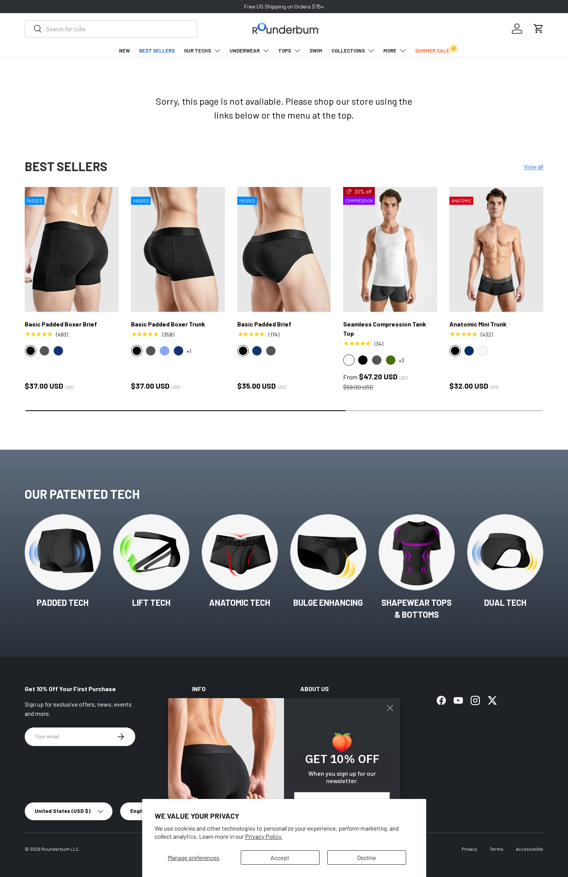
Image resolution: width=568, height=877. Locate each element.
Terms (496, 849)
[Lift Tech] (151, 552)
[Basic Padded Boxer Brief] (72, 249)
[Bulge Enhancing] (328, 552)
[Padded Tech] (62, 552)
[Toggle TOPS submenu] (297, 50)
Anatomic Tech (239, 602)
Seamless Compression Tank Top (384, 328)
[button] (538, 28)
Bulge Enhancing (328, 602)
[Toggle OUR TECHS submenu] (217, 50)
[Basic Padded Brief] (284, 249)
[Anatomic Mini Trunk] (496, 249)
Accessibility (529, 849)
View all (533, 166)
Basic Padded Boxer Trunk (168, 324)
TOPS (284, 51)
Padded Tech (62, 602)
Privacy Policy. (263, 836)
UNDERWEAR (245, 51)
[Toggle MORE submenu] (402, 50)
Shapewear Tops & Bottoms (416, 608)
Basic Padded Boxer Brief (61, 324)
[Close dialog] (390, 708)
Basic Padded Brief (264, 324)
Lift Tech (151, 602)
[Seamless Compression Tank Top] (390, 249)
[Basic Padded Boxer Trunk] (178, 249)
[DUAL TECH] (505, 552)
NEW (124, 51)
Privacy (469, 849)
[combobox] (111, 28)
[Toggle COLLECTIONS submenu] (371, 50)
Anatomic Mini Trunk (478, 324)
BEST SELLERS (157, 51)
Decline (366, 857)
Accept (279, 857)
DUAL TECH (505, 602)
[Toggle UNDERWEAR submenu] (265, 50)
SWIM (316, 51)
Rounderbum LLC (60, 849)
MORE (389, 51)
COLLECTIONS (348, 51)
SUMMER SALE (432, 51)
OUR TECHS (197, 51)
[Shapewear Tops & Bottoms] (416, 552)
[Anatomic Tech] (239, 552)
